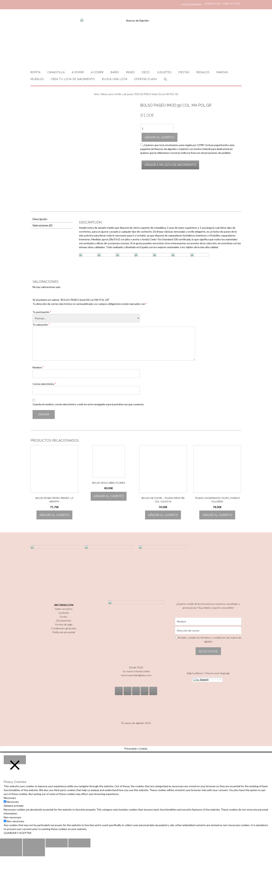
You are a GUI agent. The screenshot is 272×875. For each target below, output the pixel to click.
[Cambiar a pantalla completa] (57, 842)
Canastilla (56, 72)
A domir (78, 72)
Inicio (96, 94)
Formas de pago (64, 624)
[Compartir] (34, 842)
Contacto (63, 612)
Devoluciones (63, 620)
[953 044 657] (144, 691)
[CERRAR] (15, 759)
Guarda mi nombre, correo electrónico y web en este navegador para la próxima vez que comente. (88, 404)
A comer (97, 72)
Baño (115, 72)
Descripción (39, 219)
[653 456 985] (153, 691)
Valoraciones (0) (42, 225)
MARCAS (222, 72)
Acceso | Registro (191, 4)
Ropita (36, 72)
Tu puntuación (42, 312)
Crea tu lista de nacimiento (73, 79)
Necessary (13, 801)
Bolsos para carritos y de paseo (117, 94)
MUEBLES (37, 79)
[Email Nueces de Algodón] (127, 691)
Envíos (64, 616)
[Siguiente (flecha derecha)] (34, 851)
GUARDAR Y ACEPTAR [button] (17, 832)
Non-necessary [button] (12, 817)
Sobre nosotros (64, 608)
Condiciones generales (63, 628)
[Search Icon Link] (165, 81)
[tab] (52, 219)
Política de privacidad (63, 632)
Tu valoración (41, 324)
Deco (146, 72)
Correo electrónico (44, 383)
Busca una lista (114, 79)
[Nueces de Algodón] (136, 41)
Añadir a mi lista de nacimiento (170, 165)
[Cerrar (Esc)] (11, 842)
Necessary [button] (10, 797)
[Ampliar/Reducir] (79, 842)
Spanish (204, 679)
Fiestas (184, 72)
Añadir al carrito (159, 137)
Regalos (203, 72)
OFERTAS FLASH (145, 79)
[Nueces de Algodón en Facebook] (136, 691)
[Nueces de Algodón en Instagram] (119, 691)
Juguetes (164, 72)
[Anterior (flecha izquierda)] (11, 851)
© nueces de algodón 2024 (136, 723)
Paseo (130, 72)
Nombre (38, 367)
